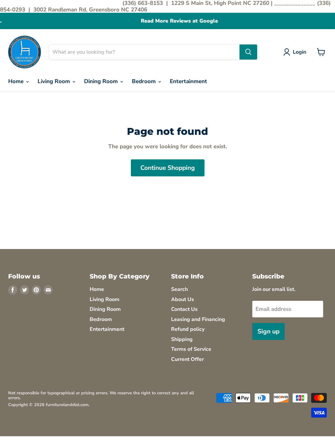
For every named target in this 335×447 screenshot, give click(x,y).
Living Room (55, 81)
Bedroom (144, 81)
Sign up (268, 331)
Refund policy (187, 329)
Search (179, 289)
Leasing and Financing (198, 319)
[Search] (248, 52)
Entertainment (188, 81)
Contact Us (184, 309)
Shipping (182, 339)
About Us (182, 299)
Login (299, 52)
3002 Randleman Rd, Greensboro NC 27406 (90, 9)
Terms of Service (191, 349)
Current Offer (187, 359)
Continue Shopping (167, 168)
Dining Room (101, 81)
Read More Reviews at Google (167, 21)
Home (16, 81)
